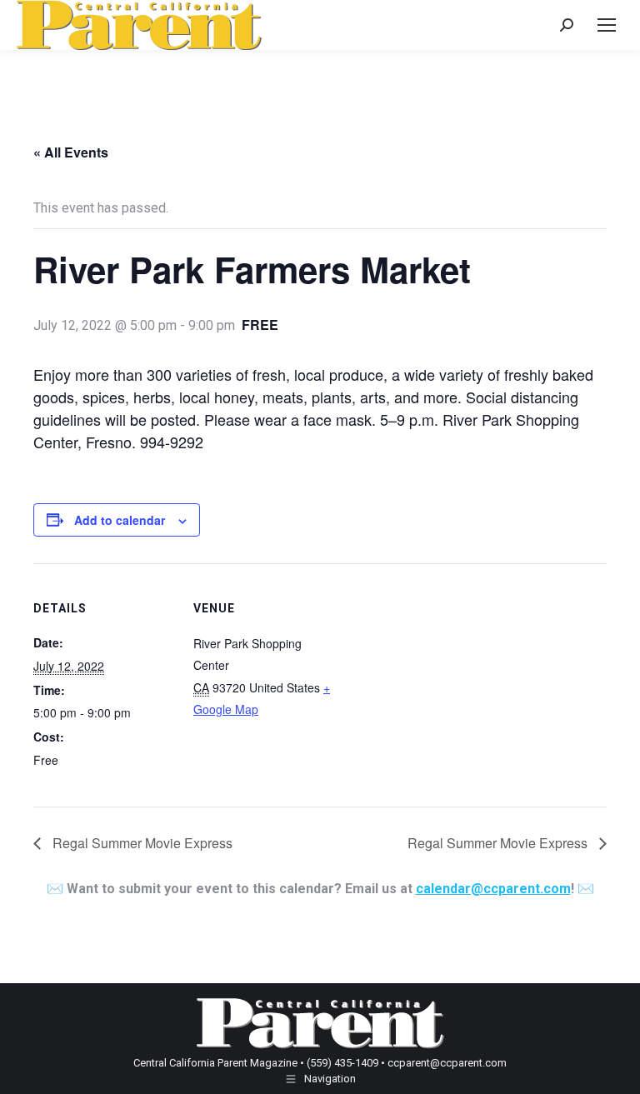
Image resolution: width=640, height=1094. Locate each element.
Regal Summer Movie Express (140, 842)
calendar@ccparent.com (493, 889)
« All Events (70, 152)
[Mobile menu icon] (606, 25)
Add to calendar (119, 520)
